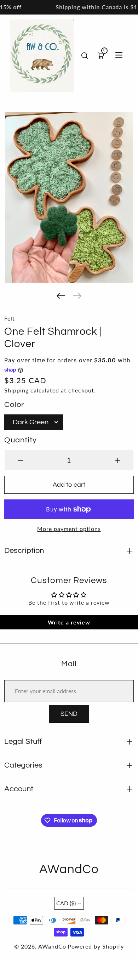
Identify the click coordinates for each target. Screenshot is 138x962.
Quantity (20, 440)
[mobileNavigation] (119, 55)
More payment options (68, 528)
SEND (69, 714)
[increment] (117, 460)
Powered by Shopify (96, 946)
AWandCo (52, 946)
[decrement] (20, 460)
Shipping (16, 390)
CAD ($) (66, 903)
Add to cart (69, 484)
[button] (60, 295)
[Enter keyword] (85, 56)
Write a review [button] (69, 622)
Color (14, 405)
